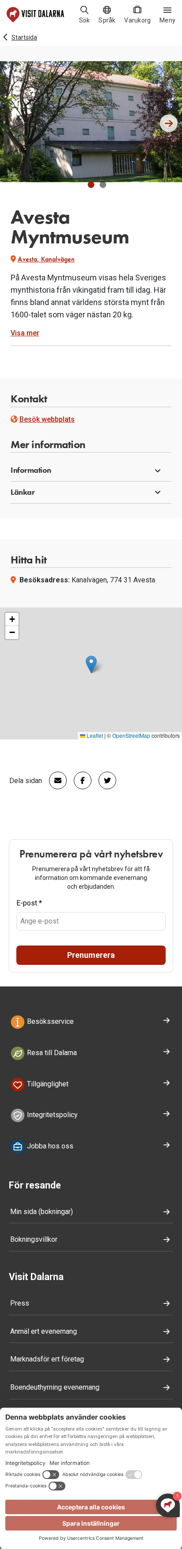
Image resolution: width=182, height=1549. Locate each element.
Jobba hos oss (49, 1146)
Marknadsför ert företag (47, 1359)
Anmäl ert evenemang (43, 1331)
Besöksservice (49, 1021)
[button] (91, 184)
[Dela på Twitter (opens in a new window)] (103, 780)
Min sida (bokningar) (41, 1211)
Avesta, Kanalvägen (46, 259)
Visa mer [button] (25, 333)
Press (19, 1303)
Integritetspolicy (51, 1115)
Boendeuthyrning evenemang (54, 1387)
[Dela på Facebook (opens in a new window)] (79, 780)
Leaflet (94, 735)
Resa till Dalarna (51, 1053)
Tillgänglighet (46, 1084)
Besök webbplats (47, 419)
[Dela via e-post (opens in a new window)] (54, 780)
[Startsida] (35, 14)
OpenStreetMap (131, 735)
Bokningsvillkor (33, 1239)
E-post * (29, 903)
